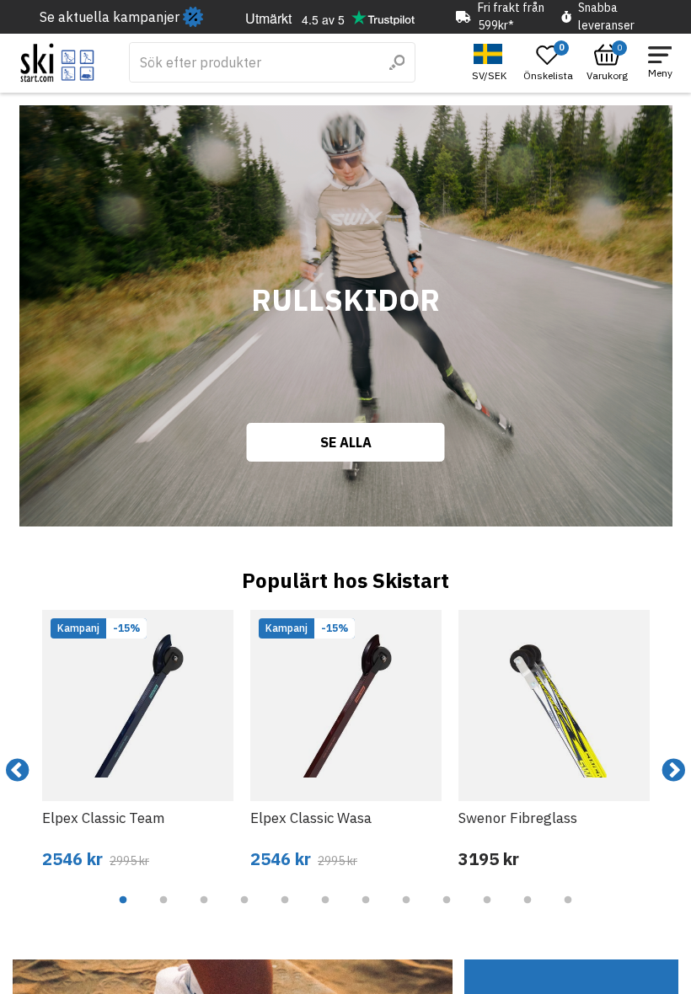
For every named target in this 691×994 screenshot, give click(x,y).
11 (527, 912)
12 (568, 912)
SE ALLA (346, 442)
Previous (17, 770)
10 (487, 912)
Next (673, 770)
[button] (491, 62)
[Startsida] (57, 62)
